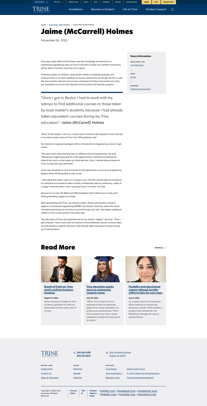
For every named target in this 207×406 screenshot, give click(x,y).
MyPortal (77, 369)
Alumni (118, 2)
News (86, 2)
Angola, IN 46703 (117, 356)
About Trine (73, 2)
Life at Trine (130, 9)
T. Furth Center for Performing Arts (143, 374)
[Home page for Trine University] (41, 10)
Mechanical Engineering (140, 89)
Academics (76, 9)
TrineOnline (111, 369)
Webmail (77, 378)
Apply (146, 2)
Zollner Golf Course (136, 369)
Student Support (156, 9)
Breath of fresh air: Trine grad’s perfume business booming (58, 290)
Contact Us (46, 374)
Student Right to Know (93, 393)
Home (43, 25)
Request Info (168, 2)
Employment (47, 369)
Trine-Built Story (137, 65)
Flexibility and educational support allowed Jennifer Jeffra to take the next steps (145, 290)
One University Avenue (120, 353)
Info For (57, 2)
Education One (113, 378)
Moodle (77, 374)
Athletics (106, 2)
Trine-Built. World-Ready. (59, 25)
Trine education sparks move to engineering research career (100, 290)
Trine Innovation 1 (114, 374)
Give (95, 2)
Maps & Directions (49, 378)
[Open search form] (172, 9)
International (131, 2)
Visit (156, 2)
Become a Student (102, 9)
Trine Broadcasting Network (140, 378)
